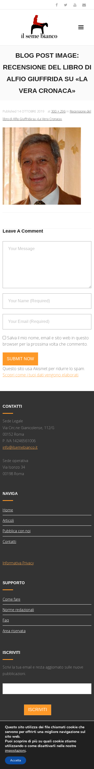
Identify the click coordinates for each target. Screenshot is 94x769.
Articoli (8, 520)
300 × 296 (58, 111)
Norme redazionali (18, 609)
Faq (6, 620)
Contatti (9, 541)
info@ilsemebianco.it (20, 447)
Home (8, 509)
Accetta (15, 760)
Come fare (11, 599)
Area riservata (14, 630)
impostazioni (15, 750)
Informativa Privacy (18, 562)
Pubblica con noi (17, 530)
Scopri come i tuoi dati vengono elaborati (40, 375)
